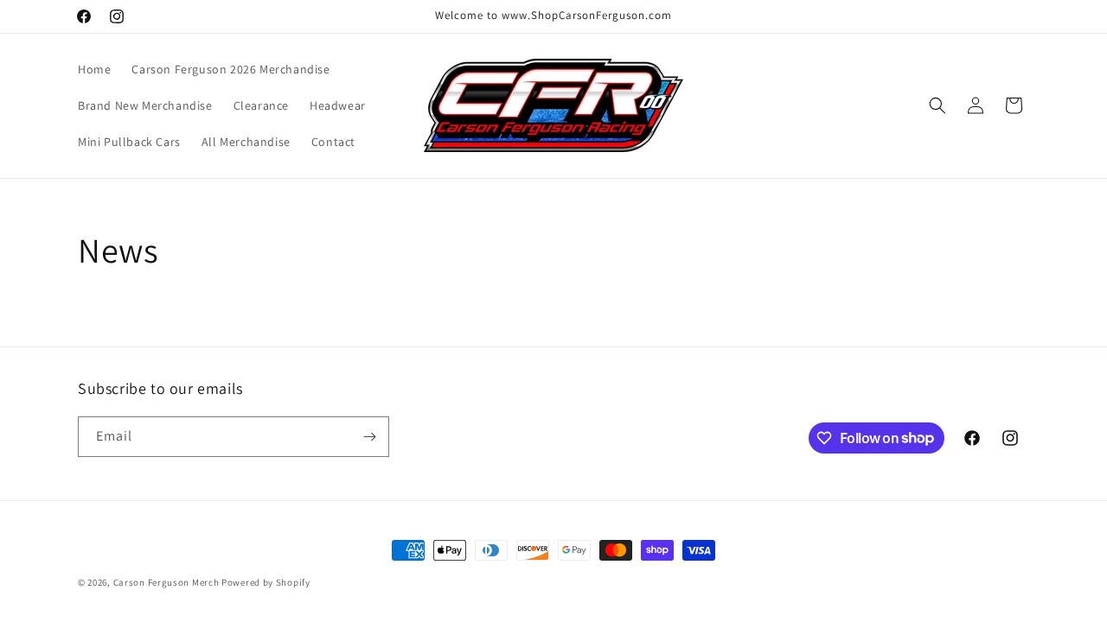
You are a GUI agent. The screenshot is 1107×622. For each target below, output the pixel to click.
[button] (937, 105)
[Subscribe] (369, 436)
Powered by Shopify (265, 582)
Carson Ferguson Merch (166, 582)
